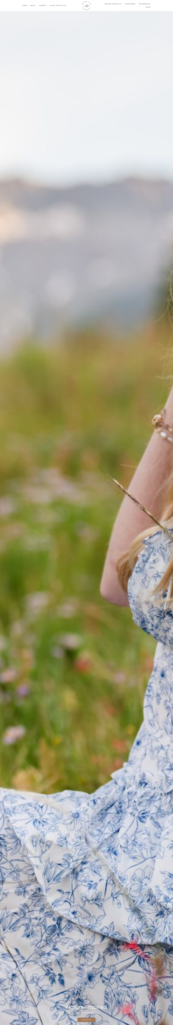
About (33, 5)
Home (24, 5)
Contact (43, 5)
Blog (148, 7)
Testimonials (145, 4)
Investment (130, 4)
